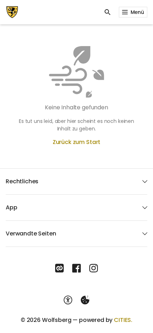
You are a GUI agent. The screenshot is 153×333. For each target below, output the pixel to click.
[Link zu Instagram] (93, 268)
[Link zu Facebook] (76, 268)
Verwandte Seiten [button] (31, 233)
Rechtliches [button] (22, 181)
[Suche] (107, 12)
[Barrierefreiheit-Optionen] (68, 300)
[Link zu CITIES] (59, 268)
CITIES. (123, 320)
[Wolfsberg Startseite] (12, 12)
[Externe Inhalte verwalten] (85, 300)
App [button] (11, 207)
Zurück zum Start (76, 142)
